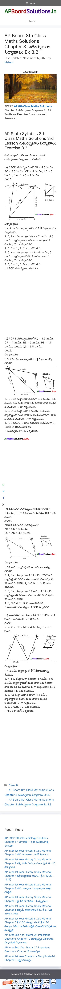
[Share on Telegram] (3, 491)
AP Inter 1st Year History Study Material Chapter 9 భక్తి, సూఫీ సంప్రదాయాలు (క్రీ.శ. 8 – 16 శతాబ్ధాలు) (29, 863)
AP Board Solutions (40, 974)
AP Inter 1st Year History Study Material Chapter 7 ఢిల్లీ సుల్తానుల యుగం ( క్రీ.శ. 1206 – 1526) (29, 876)
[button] (30, 984)
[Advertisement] (30, 304)
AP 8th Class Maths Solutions (33, 106)
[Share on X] (3, 504)
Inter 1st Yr (20, 986)
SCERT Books (46, 981)
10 (39, 981)
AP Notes (53, 981)
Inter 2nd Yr (28, 986)
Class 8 (13, 785)
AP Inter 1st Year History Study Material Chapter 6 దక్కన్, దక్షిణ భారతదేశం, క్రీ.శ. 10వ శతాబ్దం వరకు (28, 910)
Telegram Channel (36, 986)
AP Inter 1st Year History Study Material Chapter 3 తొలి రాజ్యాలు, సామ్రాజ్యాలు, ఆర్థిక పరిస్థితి (27, 888)
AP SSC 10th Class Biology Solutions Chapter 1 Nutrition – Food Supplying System (26, 842)
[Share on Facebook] (3, 497)
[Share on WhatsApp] (3, 484)
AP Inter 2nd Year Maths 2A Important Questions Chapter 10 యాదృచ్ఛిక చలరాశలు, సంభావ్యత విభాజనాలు (29, 938)
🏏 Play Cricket (46, 986)
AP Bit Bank (13, 986)
